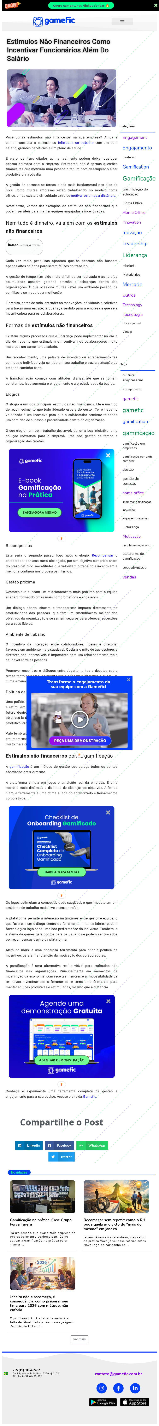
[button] (78, 684)
